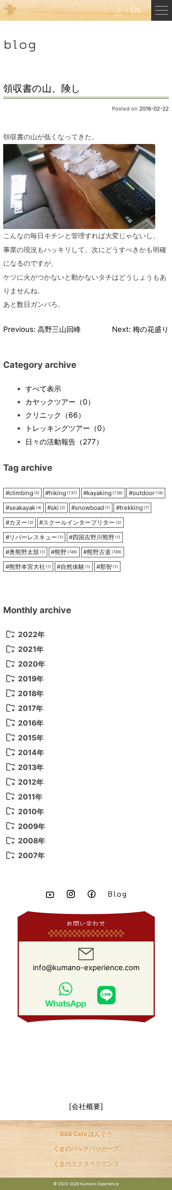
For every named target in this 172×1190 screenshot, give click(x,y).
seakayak (24, 507)
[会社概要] (86, 1106)
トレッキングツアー (67, 428)
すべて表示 (43, 388)
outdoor (146, 493)
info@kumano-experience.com (86, 967)
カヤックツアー (60, 401)
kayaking (103, 493)
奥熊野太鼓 (25, 552)
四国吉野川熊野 (94, 537)
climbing (23, 493)
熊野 (64, 552)
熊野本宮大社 (28, 566)
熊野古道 (102, 552)
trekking (132, 507)
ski (56, 507)
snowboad (90, 507)
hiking (61, 493)
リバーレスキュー (34, 537)
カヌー (20, 522)
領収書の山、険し (42, 88)
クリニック (55, 414)
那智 (107, 566)
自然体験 (73, 566)
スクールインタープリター (80, 522)
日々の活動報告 (64, 441)
